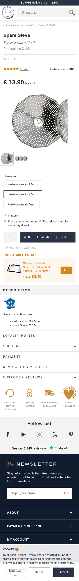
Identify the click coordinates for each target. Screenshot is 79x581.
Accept (64, 572)
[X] (55, 434)
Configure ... (15, 572)
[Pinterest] (71, 434)
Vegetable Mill (46, 25)
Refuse (39, 572)
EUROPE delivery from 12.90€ (39, 2)
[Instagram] (39, 434)
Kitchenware (12, 25)
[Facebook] (8, 434)
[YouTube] (24, 434)
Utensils (29, 25)
